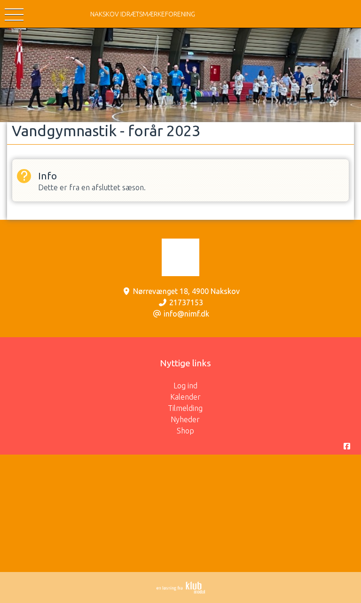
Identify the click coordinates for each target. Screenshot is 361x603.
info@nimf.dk (186, 313)
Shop (185, 430)
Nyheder (185, 419)
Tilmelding (185, 408)
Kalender (185, 397)
